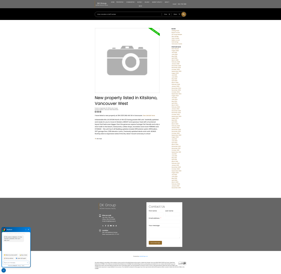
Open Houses (175, 38)
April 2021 (174, 159)
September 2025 (176, 71)
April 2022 (174, 143)
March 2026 (175, 60)
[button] (103, 225)
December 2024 (176, 88)
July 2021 (174, 154)
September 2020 (176, 171)
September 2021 (176, 152)
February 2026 (176, 62)
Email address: (154, 218)
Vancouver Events (177, 44)
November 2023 (176, 112)
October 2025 (176, 69)
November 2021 (176, 148)
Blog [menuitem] (140, 6)
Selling (147, 2)
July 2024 (174, 97)
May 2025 (174, 79)
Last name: (169, 211)
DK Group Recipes (177, 34)
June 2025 (174, 77)
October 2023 (176, 114)
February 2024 (176, 107)
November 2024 (176, 90)
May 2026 (174, 56)
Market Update (157, 2)
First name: (153, 211)
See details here (149, 115)
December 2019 (176, 188)
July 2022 (174, 139)
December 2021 (176, 146)
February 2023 (176, 126)
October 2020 (176, 169)
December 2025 (176, 66)
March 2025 (175, 82)
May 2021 (174, 158)
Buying (139, 2)
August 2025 (175, 73)
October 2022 (176, 133)
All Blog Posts (175, 31)
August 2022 (175, 137)
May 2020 (174, 178)
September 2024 (176, 94)
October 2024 (176, 92)
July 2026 (174, 52)
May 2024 (174, 101)
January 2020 (175, 186)
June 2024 (175, 99)
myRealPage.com (143, 256)
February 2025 (176, 84)
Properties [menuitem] (119, 2)
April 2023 (174, 122)
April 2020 (174, 180)
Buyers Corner (176, 32)
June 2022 (174, 141)
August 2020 (175, 173)
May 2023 (174, 120)
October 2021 (175, 150)
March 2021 (175, 161)
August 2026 (175, 51)
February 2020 (176, 184)
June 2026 (174, 54)
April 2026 (174, 58)
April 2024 (174, 103)
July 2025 (174, 75)
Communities (130, 2)
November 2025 (176, 67)
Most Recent (175, 49)
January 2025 (175, 86)
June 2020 (174, 176)
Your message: (154, 225)
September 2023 (176, 116)
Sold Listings (175, 42)
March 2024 (175, 105)
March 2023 (175, 124)
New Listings (175, 36)
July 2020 (174, 174)
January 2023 (175, 127)
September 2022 (176, 135)
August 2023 (175, 118)
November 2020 (176, 167)
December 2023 (176, 111)
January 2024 (175, 109)
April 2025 (174, 81)
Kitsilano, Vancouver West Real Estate (109, 109)
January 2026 (175, 64)
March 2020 (175, 182)
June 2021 (174, 156)
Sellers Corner (176, 40)
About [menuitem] (167, 2)
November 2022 (176, 131)
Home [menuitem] (112, 2)
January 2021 (175, 165)
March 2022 (175, 144)
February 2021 (176, 163)
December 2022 (176, 129)
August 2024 (175, 96)
